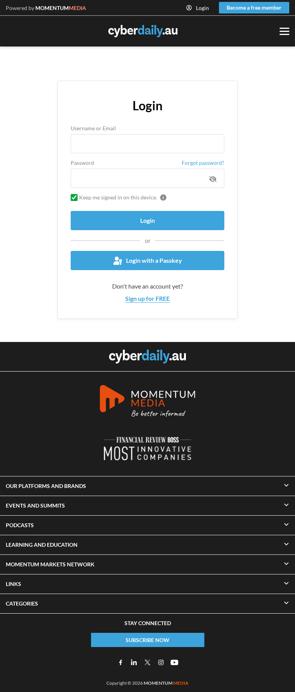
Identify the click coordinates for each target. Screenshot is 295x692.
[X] (147, 662)
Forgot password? (203, 162)
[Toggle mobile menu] (284, 31)
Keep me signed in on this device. (118, 197)
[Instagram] (161, 662)
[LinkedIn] (134, 662)
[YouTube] (174, 662)
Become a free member (254, 7)
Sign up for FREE (147, 298)
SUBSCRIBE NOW (147, 640)
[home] (147, 356)
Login (202, 8)
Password (82, 162)
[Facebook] (120, 662)
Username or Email (93, 128)
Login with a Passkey (154, 260)
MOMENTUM (60, 8)
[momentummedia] (147, 402)
